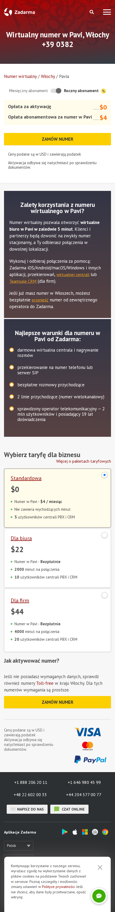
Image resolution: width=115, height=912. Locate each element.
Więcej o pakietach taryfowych (83, 461)
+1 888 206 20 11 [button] (30, 782)
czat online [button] (73, 809)
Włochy (48, 76)
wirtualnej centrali (72, 274)
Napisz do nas (30, 809)
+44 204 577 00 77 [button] (83, 794)
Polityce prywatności (58, 886)
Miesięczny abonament (28, 90)
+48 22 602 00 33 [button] (30, 794)
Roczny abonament (82, 90)
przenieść (40, 299)
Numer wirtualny (20, 76)
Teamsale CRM (22, 281)
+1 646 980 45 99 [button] (84, 782)
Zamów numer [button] (57, 139)
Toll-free (44, 683)
